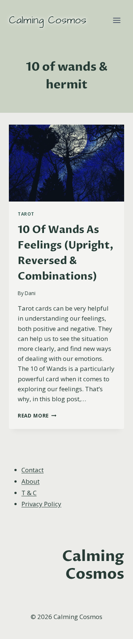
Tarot (26, 214)
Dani (30, 293)
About (30, 481)
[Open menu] (116, 20)
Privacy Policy (41, 504)
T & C (29, 492)
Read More (37, 415)
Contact (32, 470)
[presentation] (66, 163)
